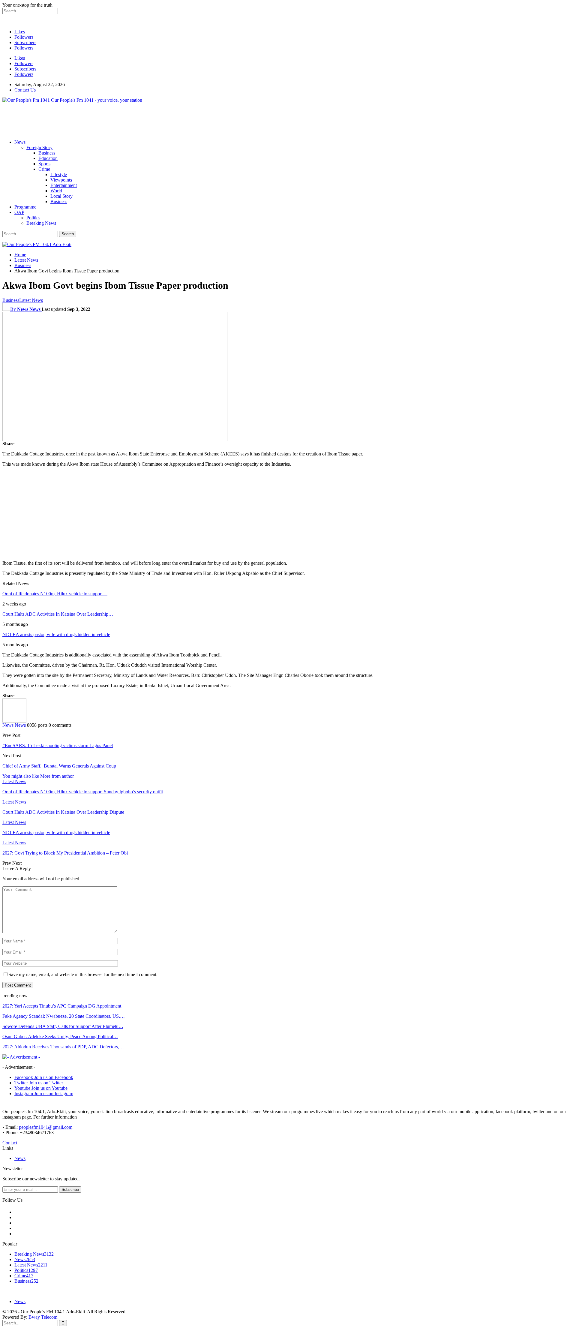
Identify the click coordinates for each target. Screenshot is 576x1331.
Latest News (31, 300)
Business (46, 152)
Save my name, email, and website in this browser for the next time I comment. (83, 974)
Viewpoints (61, 179)
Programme (25, 206)
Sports (44, 163)
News (20, 142)
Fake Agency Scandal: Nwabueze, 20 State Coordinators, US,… (63, 1016)
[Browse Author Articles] (14, 720)
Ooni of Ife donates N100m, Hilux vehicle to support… (54, 593)
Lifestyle (58, 174)
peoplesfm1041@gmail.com (45, 1127)
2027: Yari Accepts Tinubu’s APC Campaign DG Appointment (61, 1005)
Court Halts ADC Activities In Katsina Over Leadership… (57, 614)
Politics (33, 217)
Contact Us (25, 89)
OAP (19, 212)
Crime (44, 169)
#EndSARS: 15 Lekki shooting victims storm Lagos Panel (57, 745)
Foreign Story (39, 147)
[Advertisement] (111, 121)
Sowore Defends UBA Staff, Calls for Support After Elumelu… (62, 1026)
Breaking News (41, 223)
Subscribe (70, 1189)
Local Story (61, 196)
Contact (9, 1142)
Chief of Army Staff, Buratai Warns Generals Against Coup (59, 765)
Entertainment (63, 185)
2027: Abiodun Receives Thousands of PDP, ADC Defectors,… (63, 1046)
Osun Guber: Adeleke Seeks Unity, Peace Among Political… (60, 1036)
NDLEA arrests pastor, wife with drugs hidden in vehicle (56, 634)
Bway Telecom (42, 1317)
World (56, 190)
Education (48, 158)
